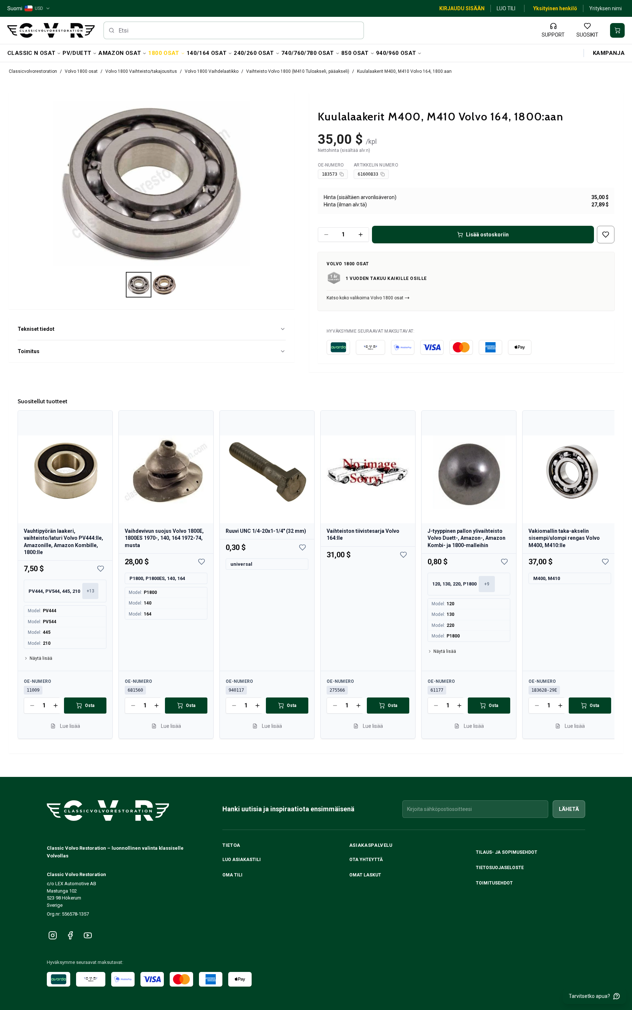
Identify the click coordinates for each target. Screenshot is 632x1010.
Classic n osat (31, 53)
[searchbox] (234, 30)
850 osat (355, 53)
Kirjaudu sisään (462, 8)
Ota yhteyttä (366, 859)
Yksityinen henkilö (555, 8)
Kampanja (609, 53)
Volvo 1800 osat (81, 71)
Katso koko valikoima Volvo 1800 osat (365, 297)
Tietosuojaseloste (500, 867)
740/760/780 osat (307, 53)
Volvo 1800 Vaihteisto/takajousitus (141, 71)
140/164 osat (207, 53)
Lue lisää (70, 726)
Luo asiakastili (241, 859)
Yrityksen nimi (605, 8)
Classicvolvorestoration (33, 71)
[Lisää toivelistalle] (605, 234)
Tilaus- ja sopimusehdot (506, 852)
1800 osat (163, 53)
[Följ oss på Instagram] (53, 935)
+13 (90, 591)
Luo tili (506, 8)
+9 (486, 584)
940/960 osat (396, 53)
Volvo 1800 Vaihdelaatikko (211, 71)
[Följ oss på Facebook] (70, 935)
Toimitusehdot (494, 883)
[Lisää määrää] (361, 235)
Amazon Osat (119, 53)
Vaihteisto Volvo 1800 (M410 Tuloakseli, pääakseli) (297, 71)
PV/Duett (77, 53)
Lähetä (569, 809)
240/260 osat (254, 53)
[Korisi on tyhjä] (617, 30)
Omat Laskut (365, 875)
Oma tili (232, 875)
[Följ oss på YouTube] (88, 935)
